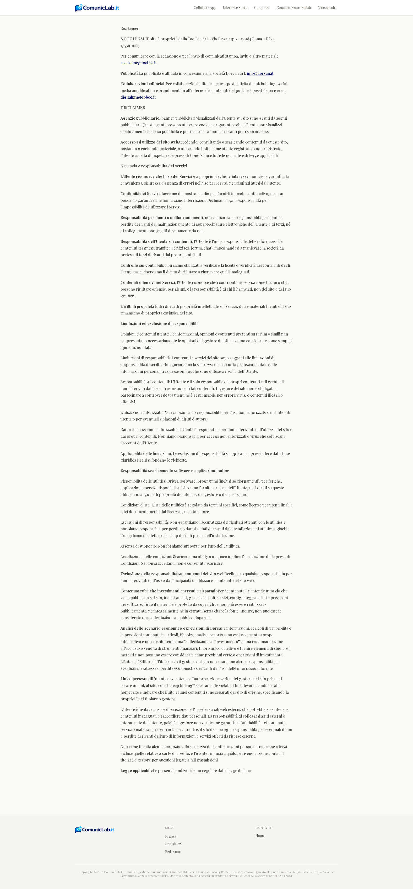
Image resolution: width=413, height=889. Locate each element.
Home (260, 835)
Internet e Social (235, 7)
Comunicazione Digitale (294, 7)
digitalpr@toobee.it (138, 97)
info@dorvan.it (260, 73)
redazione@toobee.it (138, 62)
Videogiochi (327, 7)
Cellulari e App (205, 7)
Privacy (170, 836)
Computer (262, 7)
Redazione (173, 851)
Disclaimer (173, 844)
